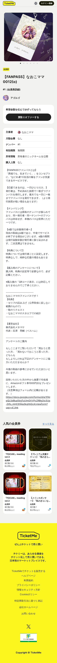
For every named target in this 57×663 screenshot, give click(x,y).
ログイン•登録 (46, 3)
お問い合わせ (28, 613)
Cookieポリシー (28, 594)
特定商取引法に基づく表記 (28, 600)
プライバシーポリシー (28, 585)
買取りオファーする (28, 117)
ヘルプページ (28, 575)
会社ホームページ (28, 607)
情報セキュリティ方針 (28, 589)
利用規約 (28, 580)
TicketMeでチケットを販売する (28, 571)
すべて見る (48, 424)
